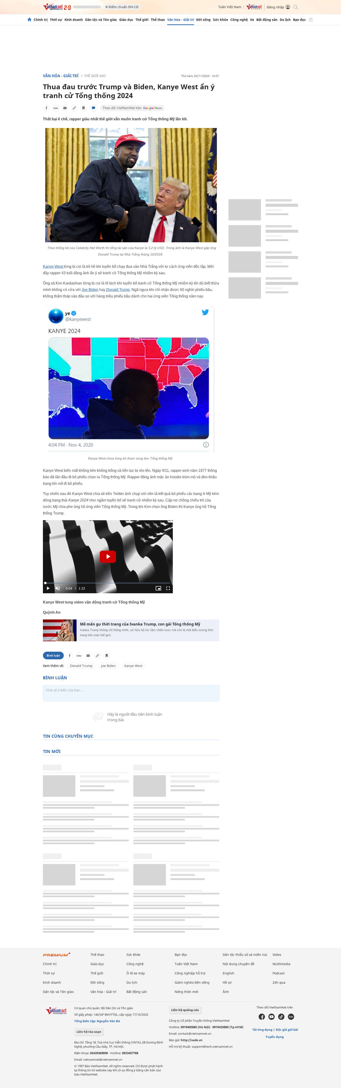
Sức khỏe (220, 19)
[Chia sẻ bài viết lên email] (64, 108)
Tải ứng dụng (262, 1029)
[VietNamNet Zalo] (291, 1019)
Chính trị (41, 19)
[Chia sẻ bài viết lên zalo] (55, 108)
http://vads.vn (192, 1040)
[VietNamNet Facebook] (262, 1019)
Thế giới (141, 19)
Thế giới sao (95, 75)
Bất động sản (266, 19)
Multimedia (281, 964)
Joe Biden (90, 290)
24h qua (279, 982)
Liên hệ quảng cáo (185, 1010)
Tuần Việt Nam (229, 7)
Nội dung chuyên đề (238, 964)
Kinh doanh (73, 19)
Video (277, 954)
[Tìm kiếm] (295, 7)
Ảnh (226, 991)
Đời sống (203, 19)
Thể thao (158, 19)
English (228, 973)
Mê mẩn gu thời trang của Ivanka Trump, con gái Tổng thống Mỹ (140, 624)
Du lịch (285, 19)
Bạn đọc (299, 19)
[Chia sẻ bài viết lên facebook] (46, 108)
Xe (252, 19)
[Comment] (93, 108)
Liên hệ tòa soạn (89, 1032)
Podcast (279, 973)
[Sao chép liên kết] (74, 108)
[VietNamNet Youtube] (271, 1019)
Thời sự (56, 19)
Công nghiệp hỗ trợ (190, 973)
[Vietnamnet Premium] (57, 956)
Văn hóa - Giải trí (180, 19)
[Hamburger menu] (311, 19)
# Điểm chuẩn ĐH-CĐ (122, 7)
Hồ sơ (227, 982)
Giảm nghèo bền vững (192, 982)
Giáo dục (126, 19)
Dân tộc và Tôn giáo (101, 19)
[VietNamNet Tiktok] (281, 1019)
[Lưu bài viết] (83, 108)
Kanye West (53, 266)
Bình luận (53, 655)
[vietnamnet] (57, 9)
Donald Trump (117, 290)
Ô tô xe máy (135, 973)
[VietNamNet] (29, 20)
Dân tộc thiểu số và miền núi (245, 954)
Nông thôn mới (186, 991)
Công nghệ (239, 19)
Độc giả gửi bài (287, 1029)
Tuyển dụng (275, 1037)
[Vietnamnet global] (254, 8)
